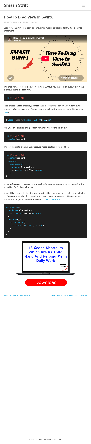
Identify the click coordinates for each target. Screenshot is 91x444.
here (6, 111)
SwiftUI (34, 22)
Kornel (25, 22)
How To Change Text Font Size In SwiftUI (68, 295)
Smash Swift (16, 5)
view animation (53, 199)
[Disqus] (45, 333)
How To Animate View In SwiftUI (18, 295)
